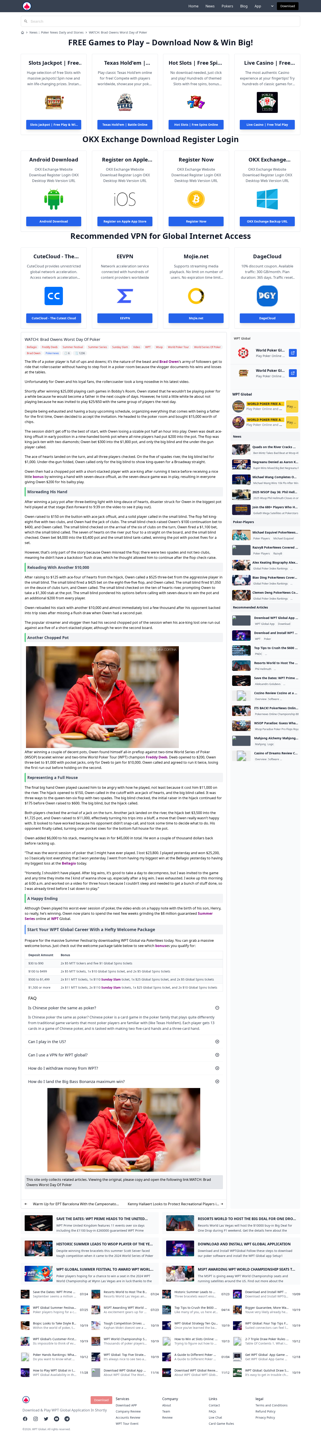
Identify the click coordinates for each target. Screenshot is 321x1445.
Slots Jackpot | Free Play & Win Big (54, 62)
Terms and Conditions (271, 1405)
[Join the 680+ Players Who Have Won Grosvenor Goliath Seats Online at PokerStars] (241, 510)
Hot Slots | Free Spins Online (196, 62)
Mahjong (260, 744)
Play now (292, 406)
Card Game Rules (221, 1423)
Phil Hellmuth (263, 669)
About (166, 1405)
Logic (271, 744)
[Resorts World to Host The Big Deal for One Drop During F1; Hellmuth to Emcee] (241, 665)
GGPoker (289, 684)
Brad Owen (169, 361)
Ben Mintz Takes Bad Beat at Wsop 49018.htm (281, 453)
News (210, 6)
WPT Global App (264, 624)
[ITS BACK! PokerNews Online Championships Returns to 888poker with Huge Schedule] (241, 711)
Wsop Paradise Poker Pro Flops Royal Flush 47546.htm (288, 729)
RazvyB (277, 553)
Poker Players (261, 538)
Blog (244, 6)
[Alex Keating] (241, 565)
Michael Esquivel (283, 538)
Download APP (126, 1405)
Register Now (196, 159)
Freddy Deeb (156, 757)
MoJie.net (196, 256)
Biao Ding (297, 583)
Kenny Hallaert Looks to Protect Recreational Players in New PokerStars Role (173, 1204)
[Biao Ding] (241, 580)
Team (166, 1411)
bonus (38, 476)
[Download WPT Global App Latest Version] (241, 620)
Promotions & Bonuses (295, 699)
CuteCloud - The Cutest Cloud (53, 256)
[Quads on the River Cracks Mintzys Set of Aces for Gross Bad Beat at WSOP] (241, 449)
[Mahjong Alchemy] (241, 741)
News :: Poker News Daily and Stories (56, 32)
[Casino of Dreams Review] (241, 756)
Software (273, 699)
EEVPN (125, 256)
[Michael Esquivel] (241, 535)
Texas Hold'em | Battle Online (125, 62)
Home (193, 6)
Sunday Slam (111, 979)
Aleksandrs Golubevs (268, 684)
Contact (214, 1405)
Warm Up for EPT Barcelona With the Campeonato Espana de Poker (74, 1204)
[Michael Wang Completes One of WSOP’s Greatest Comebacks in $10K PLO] (241, 479)
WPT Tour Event (127, 1423)
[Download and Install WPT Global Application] (241, 635)
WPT (55, 918)
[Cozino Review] (241, 695)
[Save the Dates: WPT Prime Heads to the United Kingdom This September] (241, 680)
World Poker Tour (285, 669)
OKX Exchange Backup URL (267, 159)
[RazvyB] (241, 550)
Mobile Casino (289, 759)
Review (167, 1417)
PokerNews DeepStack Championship (288, 654)
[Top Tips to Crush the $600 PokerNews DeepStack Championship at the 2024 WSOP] (241, 650)
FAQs (212, 1411)
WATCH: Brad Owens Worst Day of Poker (118, 32)
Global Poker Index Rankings (270, 568)
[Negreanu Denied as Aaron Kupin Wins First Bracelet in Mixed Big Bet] (241, 464)
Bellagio (69, 863)
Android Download (53, 159)
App (258, 6)
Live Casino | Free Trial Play (267, 62)
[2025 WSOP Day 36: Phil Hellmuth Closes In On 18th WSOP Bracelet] (241, 495)
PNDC (258, 654)
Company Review (128, 1411)
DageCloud (267, 256)
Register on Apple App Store (125, 159)
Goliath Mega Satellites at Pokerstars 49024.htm (282, 513)
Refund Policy (265, 1411)
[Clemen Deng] (241, 595)
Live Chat (215, 1417)
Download (287, 6)
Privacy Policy (265, 1417)
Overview (260, 699)
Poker (267, 639)
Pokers (227, 6)
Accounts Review (128, 1417)
